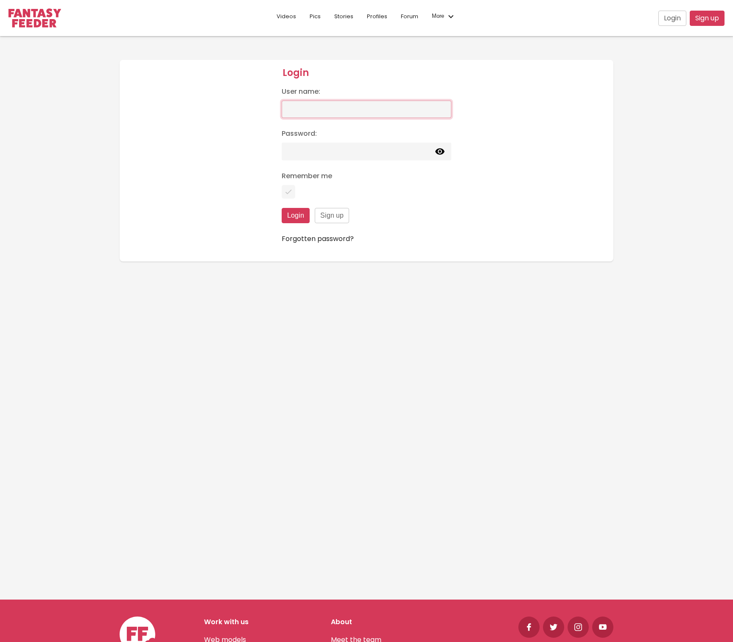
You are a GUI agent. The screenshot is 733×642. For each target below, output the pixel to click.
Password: (299, 133)
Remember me (307, 176)
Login (672, 18)
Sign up (707, 18)
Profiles (377, 16)
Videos (286, 16)
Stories (343, 16)
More (439, 16)
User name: (301, 91)
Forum (409, 16)
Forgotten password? (318, 239)
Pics (315, 16)
